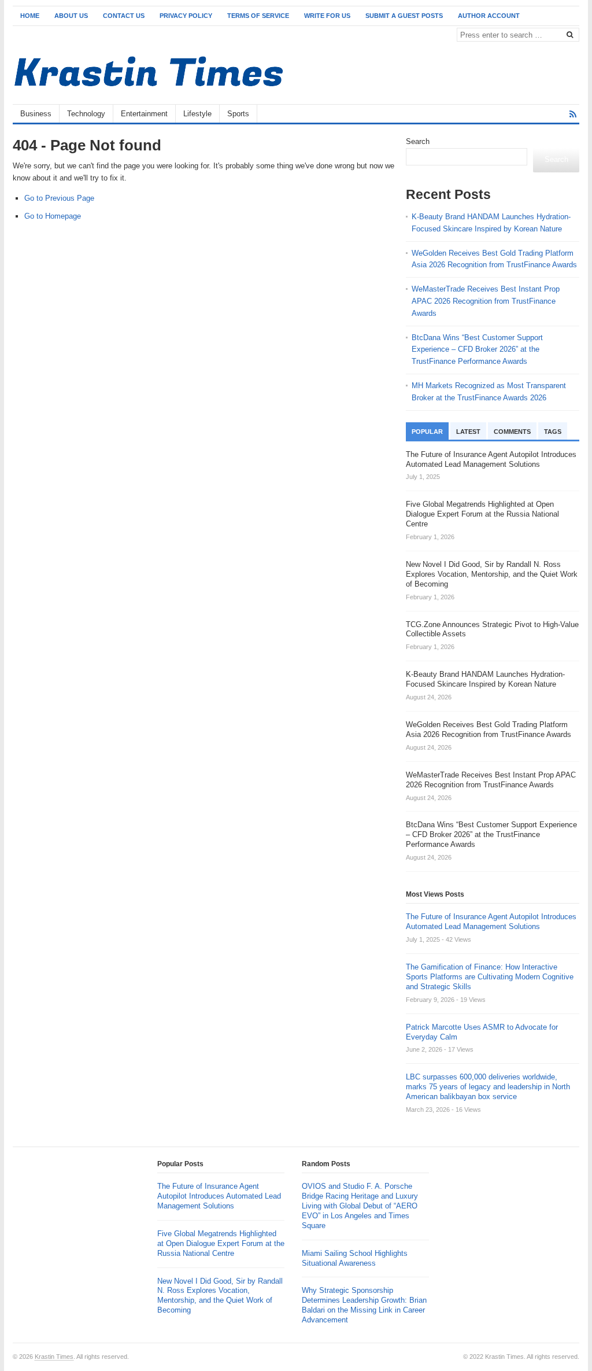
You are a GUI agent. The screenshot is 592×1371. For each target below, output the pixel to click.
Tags (552, 431)
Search (418, 141)
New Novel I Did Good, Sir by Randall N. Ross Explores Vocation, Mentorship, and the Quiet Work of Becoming (220, 1296)
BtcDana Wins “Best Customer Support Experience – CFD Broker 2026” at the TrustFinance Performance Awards (477, 349)
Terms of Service (258, 15)
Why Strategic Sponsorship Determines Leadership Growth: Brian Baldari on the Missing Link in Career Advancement (364, 1305)
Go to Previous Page (59, 198)
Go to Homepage (52, 216)
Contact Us (124, 15)
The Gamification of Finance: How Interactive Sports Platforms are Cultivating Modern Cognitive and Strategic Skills (490, 977)
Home (29, 15)
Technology (86, 113)
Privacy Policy (186, 15)
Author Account (489, 15)
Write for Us (327, 15)
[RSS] (573, 114)
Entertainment (144, 113)
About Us (71, 15)
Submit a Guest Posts (404, 15)
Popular (427, 431)
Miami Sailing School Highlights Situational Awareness (355, 1258)
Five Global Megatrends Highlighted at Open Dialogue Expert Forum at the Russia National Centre (220, 1243)
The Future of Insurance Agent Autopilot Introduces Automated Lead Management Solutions (491, 921)
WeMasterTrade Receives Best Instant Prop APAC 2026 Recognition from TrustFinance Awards (486, 301)
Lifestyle (197, 113)
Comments (512, 431)
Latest (468, 431)
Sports (238, 113)
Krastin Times (54, 1356)
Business (35, 113)
